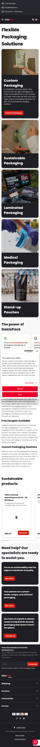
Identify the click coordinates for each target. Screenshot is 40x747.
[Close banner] (37, 351)
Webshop (6, 683)
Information (7, 698)
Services (6, 691)
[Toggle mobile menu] (2, 19)
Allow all (20, 389)
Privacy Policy (30, 668)
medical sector (21, 406)
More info (23, 533)
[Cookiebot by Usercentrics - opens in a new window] (25, 351)
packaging (13, 428)
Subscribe (33, 664)
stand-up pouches (16, 399)
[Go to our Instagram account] (20, 718)
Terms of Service (20, 739)
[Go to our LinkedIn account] (23, 718)
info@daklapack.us (11, 8)
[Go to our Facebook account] (16, 718)
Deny (20, 394)
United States (21, 728)
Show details (29, 383)
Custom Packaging (13, 113)
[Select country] (36, 19)
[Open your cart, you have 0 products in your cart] (33, 19)
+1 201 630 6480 (10, 4)
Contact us (10, 636)
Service (5, 706)
